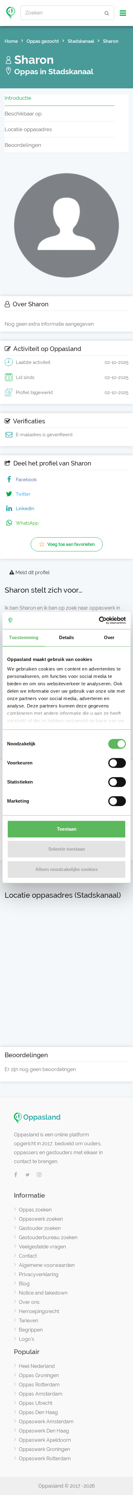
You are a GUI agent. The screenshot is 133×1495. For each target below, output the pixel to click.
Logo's (26, 1339)
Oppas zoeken (35, 1210)
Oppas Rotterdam (39, 1385)
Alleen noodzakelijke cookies (66, 869)
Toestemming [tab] (23, 637)
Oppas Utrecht (35, 1403)
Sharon (110, 41)
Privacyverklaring (38, 1274)
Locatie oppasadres (28, 129)
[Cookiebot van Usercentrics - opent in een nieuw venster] (99, 620)
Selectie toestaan (66, 849)
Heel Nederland (37, 1366)
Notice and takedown (43, 1293)
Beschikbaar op (23, 114)
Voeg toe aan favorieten (71, 544)
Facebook (26, 479)
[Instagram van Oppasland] (39, 1175)
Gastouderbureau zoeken (48, 1237)
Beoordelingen (23, 145)
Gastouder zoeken (40, 1228)
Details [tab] (66, 637)
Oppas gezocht (43, 41)
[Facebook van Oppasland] (16, 1175)
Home (11, 41)
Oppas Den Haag (38, 1412)
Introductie (18, 98)
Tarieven (28, 1321)
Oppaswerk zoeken (41, 1219)
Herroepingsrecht (39, 1311)
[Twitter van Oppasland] (27, 1175)
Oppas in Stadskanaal (52, 71)
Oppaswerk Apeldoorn (45, 1440)
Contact (28, 1256)
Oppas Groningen (39, 1375)
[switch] (117, 763)
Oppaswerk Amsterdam (46, 1421)
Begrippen (31, 1330)
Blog (24, 1284)
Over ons (29, 1302)
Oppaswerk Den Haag (44, 1431)
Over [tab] (109, 637)
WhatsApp (27, 523)
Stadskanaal (81, 41)
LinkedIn (25, 508)
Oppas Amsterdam (40, 1394)
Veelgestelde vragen (42, 1247)
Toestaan (66, 829)
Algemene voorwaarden (47, 1265)
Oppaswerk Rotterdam (45, 1458)
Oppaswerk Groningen (44, 1449)
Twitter (23, 494)
